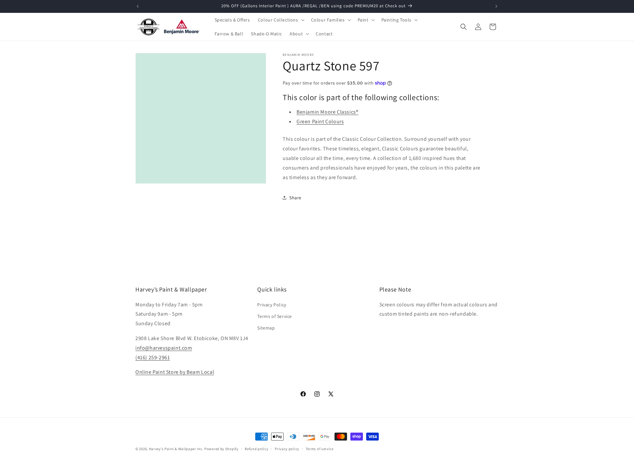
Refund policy (256, 448)
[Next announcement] (496, 6)
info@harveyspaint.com (163, 347)
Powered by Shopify (221, 448)
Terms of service (320, 448)
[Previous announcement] (137, 6)
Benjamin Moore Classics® (327, 111)
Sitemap (266, 327)
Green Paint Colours (320, 121)
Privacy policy (287, 448)
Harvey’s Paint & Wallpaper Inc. (176, 448)
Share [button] (295, 198)
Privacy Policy (271, 304)
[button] (280, 20)
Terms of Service (274, 316)
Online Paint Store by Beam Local (174, 371)
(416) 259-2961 (152, 357)
